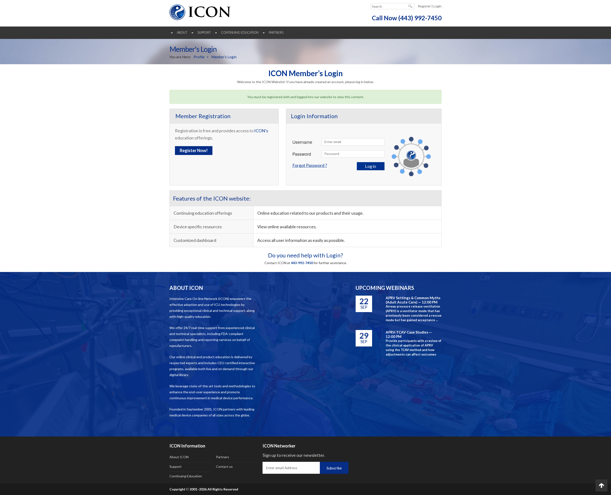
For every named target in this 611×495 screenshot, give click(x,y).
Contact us (224, 466)
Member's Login (224, 57)
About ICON (179, 457)
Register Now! (194, 150)
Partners (276, 32)
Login (437, 6)
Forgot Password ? (309, 165)
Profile (199, 57)
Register (424, 6)
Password (301, 154)
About (182, 32)
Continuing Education (239, 32)
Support (204, 32)
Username (302, 142)
